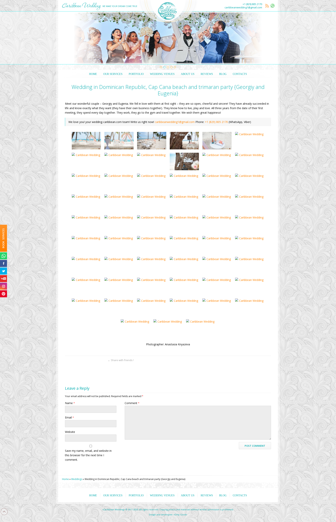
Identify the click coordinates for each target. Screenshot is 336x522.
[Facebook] (3, 263)
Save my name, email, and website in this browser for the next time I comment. (88, 455)
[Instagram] (3, 286)
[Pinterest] (3, 293)
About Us (187, 74)
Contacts (240, 74)
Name (70, 403)
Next (270, 38)
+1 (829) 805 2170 (252, 4)
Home (93, 74)
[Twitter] (3, 271)
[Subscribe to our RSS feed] (267, 6)
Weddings (76, 479)
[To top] (268, 360)
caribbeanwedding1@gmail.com (243, 7)
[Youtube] (3, 278)
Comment (132, 403)
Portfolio (136, 74)
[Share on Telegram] (88, 360)
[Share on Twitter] (75, 360)
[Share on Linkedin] (95, 360)
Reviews (207, 74)
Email (69, 417)
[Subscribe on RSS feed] (102, 360)
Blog (223, 74)
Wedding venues (162, 74)
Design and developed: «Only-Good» (168, 514)
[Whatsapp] (3, 255)
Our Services (112, 74)
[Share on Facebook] (82, 360)
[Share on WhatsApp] (68, 360)
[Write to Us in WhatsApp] (272, 6)
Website (70, 432)
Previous (66, 38)
